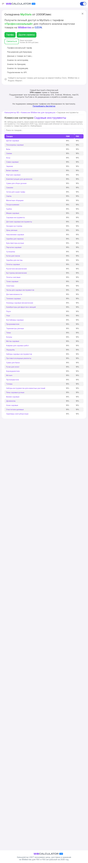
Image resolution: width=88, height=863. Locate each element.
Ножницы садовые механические (19, 303)
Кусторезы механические (16, 273)
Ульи (8, 316)
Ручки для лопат (12, 367)
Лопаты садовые (13, 264)
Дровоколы (10, 401)
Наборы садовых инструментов (19, 354)
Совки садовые (12, 162)
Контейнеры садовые (15, 320)
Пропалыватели (12, 380)
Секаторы (10, 286)
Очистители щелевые (15, 409)
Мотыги (9, 375)
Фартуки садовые (13, 175)
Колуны (9, 337)
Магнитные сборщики (14, 200)
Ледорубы (10, 350)
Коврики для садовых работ (17, 345)
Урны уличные (11, 230)
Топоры (9, 384)
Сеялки (9, 153)
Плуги (8, 311)
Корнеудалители (13, 371)
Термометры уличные (15, 328)
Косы (8, 158)
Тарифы (10, 34)
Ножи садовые (12, 405)
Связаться (11, 41)
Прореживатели (12, 324)
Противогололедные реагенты (18, 358)
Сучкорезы (10, 252)
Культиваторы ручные (15, 243)
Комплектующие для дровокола (19, 179)
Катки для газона (13, 256)
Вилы (8, 149)
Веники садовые (12, 397)
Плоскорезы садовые (15, 145)
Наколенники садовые (15, 234)
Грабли (9, 209)
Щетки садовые (12, 141)
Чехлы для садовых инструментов (20, 290)
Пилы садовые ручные (15, 392)
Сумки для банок (13, 363)
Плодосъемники (12, 205)
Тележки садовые (13, 298)
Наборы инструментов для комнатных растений (25, 388)
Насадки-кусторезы (14, 226)
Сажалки (9, 187)
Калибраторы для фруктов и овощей (21, 307)
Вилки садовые (12, 170)
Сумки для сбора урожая (16, 183)
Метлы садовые (12, 341)
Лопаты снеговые (13, 277)
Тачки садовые (12, 281)
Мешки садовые (12, 213)
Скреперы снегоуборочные (17, 414)
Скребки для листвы (14, 260)
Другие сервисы (26, 34)
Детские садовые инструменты (19, 222)
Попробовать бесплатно (44, 106)
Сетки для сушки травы (15, 192)
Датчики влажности (14, 294)
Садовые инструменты (15, 217)
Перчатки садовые (13, 247)
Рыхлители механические (16, 269)
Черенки (9, 166)
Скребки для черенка (14, 239)
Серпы (8, 196)
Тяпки (8, 333)
